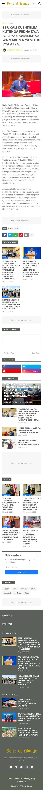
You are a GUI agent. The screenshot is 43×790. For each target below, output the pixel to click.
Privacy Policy (29, 779)
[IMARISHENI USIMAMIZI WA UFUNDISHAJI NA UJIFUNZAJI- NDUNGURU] (9, 431)
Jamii (16, 228)
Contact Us (21, 782)
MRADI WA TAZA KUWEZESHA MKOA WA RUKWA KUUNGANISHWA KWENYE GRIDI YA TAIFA (28, 731)
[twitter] (31, 367)
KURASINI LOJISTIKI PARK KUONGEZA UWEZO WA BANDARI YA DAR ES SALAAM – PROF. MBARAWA (11, 304)
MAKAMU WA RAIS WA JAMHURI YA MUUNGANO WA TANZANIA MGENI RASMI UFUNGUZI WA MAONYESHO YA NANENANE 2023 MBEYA (28, 414)
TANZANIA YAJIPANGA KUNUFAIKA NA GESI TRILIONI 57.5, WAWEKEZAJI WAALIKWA (10, 503)
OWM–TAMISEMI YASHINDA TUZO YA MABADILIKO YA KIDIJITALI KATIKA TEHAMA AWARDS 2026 (29, 717)
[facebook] (11, 367)
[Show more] (31, 235)
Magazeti (7, 593)
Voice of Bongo (26, 786)
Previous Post (9, 353)
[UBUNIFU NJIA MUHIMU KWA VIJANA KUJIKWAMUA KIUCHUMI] (9, 444)
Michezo (18, 593)
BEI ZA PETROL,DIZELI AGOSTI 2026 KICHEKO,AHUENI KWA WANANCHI (27, 702)
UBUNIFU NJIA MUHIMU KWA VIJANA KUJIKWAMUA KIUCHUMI (28, 442)
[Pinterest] (21, 235)
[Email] (26, 235)
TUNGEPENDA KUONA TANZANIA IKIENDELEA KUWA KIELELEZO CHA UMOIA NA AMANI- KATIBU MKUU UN (32, 503)
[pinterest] (32, 767)
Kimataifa (23, 589)
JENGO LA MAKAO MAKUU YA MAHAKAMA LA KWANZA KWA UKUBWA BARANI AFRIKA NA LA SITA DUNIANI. (30, 537)
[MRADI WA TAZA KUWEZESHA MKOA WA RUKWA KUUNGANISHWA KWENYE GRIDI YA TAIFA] (9, 732)
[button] (3, 4)
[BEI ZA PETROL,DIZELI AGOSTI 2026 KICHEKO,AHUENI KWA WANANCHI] (9, 703)
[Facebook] (4, 235)
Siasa (27, 593)
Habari (11, 23)
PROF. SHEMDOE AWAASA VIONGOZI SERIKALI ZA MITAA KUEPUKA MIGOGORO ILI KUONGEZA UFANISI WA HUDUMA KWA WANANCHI (31, 269)
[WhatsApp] (15, 235)
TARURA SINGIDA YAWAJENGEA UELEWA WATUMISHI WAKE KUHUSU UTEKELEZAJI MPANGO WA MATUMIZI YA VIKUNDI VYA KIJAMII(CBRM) (11, 270)
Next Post (35, 353)
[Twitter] (10, 235)
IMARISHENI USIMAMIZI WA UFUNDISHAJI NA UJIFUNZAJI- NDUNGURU (29, 430)
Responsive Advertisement (21, 15)
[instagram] (27, 767)
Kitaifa (33, 589)
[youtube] (11, 371)
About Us (18, 779)
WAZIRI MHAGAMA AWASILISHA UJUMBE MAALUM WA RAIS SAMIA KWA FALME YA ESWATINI (11, 534)
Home (4, 23)
